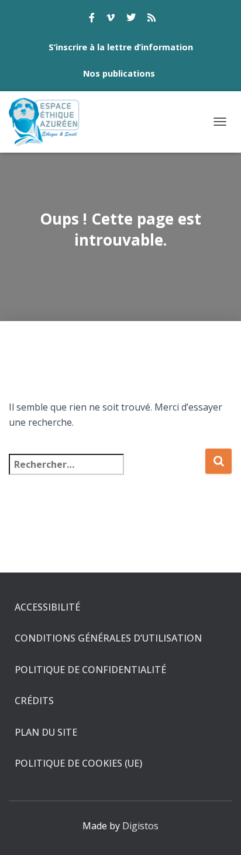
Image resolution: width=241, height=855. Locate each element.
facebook (92, 19)
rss (151, 19)
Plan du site (46, 732)
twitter (131, 19)
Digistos (140, 825)
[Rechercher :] (107, 472)
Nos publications (119, 73)
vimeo (110, 19)
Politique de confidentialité (90, 669)
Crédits (34, 700)
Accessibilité (47, 607)
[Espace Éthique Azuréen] (49, 122)
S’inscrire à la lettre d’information (121, 47)
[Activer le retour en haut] (218, 831)
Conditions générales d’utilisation (108, 638)
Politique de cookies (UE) (78, 763)
